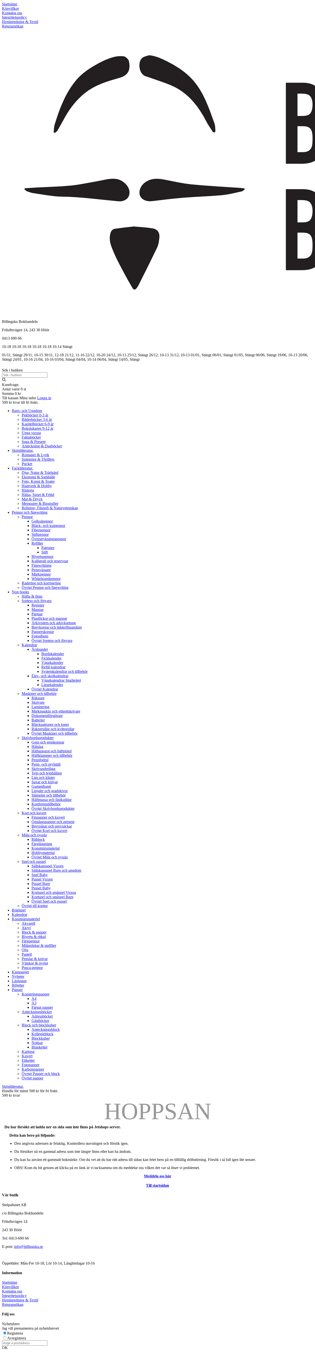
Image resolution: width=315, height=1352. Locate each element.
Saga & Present (34, 442)
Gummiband (41, 786)
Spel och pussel (34, 861)
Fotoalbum (40, 636)
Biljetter (18, 985)
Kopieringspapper (35, 994)
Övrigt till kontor (35, 906)
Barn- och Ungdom (27, 411)
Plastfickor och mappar (49, 618)
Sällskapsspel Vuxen (47, 866)
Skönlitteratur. (22, 450)
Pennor (27, 517)
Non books (20, 592)
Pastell (27, 954)
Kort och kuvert (34, 813)
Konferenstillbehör (46, 804)
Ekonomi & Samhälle (38, 477)
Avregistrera (16, 1338)
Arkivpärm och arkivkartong (54, 623)
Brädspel (19, 910)
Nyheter (18, 976)
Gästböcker (40, 1021)
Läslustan (19, 981)
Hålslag (37, 747)
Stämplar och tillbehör (49, 795)
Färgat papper (42, 1007)
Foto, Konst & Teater (38, 481)
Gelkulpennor (42, 521)
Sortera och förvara (36, 601)
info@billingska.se (28, 1246)
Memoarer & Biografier (40, 503)
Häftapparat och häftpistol (52, 751)
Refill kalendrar (53, 667)
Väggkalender (52, 663)
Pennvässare (41, 570)
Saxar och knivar (45, 782)
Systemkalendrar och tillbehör (64, 671)
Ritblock (38, 839)
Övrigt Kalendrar (45, 689)
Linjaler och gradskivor (50, 791)
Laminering (40, 707)
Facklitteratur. (22, 468)
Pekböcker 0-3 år (35, 415)
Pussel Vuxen (42, 879)
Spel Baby (40, 875)
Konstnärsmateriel (26, 919)
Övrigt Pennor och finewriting (45, 587)
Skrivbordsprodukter (38, 738)
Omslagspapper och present (53, 822)
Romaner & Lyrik (35, 455)
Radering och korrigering (41, 583)
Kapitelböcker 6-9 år (38, 424)
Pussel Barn (41, 884)
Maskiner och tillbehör (39, 693)
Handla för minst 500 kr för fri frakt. (30, 1093)
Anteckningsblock (46, 1029)
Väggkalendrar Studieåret (61, 680)
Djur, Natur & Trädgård (40, 472)
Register (38, 605)
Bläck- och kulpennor (48, 526)
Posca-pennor (32, 968)
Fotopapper (30, 1065)
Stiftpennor (40, 534)
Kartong (28, 1051)
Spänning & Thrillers (38, 459)
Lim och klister (43, 777)
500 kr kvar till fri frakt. (20, 402)
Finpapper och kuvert (48, 817)
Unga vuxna (31, 433)
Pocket (27, 464)
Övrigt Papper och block (41, 1074)
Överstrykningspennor (49, 539)
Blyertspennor (42, 556)
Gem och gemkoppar (48, 742)
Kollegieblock (42, 1034)
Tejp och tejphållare (47, 773)
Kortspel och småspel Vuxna (54, 892)
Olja (25, 950)
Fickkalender (51, 658)
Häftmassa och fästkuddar (52, 800)
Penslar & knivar (35, 959)
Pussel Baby (41, 888)
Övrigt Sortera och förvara (52, 640)
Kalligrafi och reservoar (50, 561)
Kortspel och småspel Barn (52, 897)
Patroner (47, 548)
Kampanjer (20, 972)
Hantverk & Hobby (37, 486)
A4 (34, 998)
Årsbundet (40, 649)
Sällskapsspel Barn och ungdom (56, 870)
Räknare (38, 698)
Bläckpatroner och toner (50, 724)
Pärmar (37, 614)
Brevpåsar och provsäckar (52, 826)
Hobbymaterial (43, 853)
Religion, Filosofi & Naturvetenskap (50, 508)
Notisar (37, 1043)
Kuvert (27, 1056)
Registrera (15, 1333)
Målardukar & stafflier (39, 945)
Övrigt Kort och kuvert (49, 830)
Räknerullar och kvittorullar (53, 729)
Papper (17, 990)
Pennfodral (40, 760)
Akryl (26, 928)
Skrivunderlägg (43, 769)
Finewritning (41, 565)
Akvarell (28, 923)
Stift (44, 552)
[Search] (4, 380)
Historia (28, 490)
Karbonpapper (33, 1069)
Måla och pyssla (34, 835)
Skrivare (38, 702)
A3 (34, 1003)
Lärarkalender (52, 685)
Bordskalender (52, 654)
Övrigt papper (32, 1078)
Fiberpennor (41, 530)
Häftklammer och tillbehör (52, 755)
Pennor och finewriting (29, 512)
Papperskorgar (43, 632)
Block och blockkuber (39, 1025)
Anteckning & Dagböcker (42, 446)
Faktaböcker (31, 437)
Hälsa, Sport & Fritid (38, 495)
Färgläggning (42, 844)
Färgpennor (31, 941)
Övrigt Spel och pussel (49, 901)
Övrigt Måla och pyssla (50, 857)
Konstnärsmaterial (46, 848)
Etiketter (28, 1060)
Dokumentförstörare (47, 716)
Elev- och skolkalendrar (50, 676)
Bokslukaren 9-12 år (37, 428)
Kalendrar (29, 645)
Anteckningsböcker (37, 1012)
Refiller (37, 543)
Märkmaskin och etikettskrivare (56, 711)
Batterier (38, 720)
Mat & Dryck (32, 499)
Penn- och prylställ (46, 764)
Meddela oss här (157, 1176)
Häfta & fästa (32, 596)
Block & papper (34, 932)
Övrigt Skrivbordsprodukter (53, 808)
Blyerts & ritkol (34, 937)
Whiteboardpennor (46, 579)
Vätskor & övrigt (35, 963)
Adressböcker (42, 1016)
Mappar (38, 609)
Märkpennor (41, 574)
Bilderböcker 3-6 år (37, 419)
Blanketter (39, 1047)
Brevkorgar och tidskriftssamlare (57, 627)
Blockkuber (41, 1038)
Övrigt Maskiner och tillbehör (55, 733)
